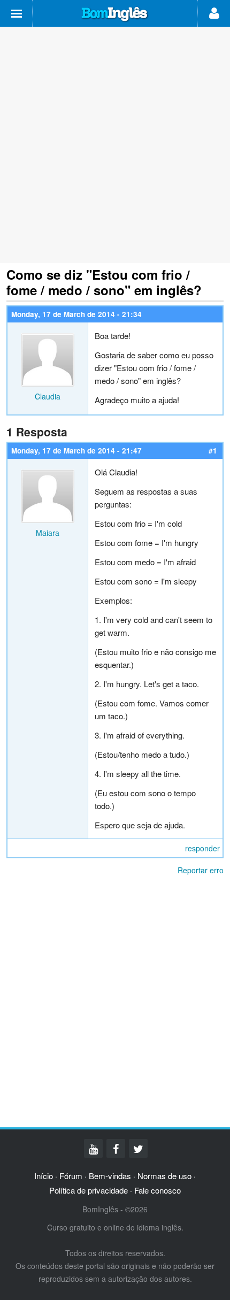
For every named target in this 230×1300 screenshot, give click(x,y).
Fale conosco (157, 1190)
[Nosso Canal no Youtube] (93, 1148)
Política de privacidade (88, 1190)
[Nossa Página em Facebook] (115, 1148)
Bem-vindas (110, 1175)
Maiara (47, 532)
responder (202, 848)
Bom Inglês (115, 14)
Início (43, 1175)
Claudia (47, 396)
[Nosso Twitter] (138, 1148)
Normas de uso (164, 1175)
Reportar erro (201, 870)
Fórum (70, 1175)
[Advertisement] (115, 145)
